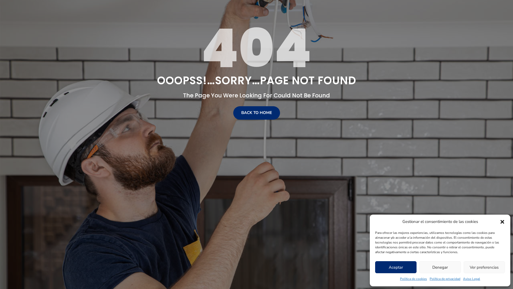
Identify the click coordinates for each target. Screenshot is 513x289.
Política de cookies (413, 279)
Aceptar (396, 267)
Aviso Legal (471, 279)
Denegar (440, 267)
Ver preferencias (484, 267)
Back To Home (256, 112)
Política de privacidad (445, 279)
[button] (502, 222)
